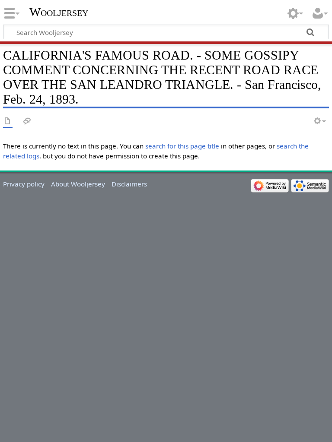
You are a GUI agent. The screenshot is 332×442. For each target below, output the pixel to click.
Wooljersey (58, 12)
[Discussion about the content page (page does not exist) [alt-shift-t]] (27, 121)
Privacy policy (24, 184)
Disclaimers (129, 184)
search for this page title (182, 146)
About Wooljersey (78, 184)
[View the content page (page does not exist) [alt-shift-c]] (8, 121)
